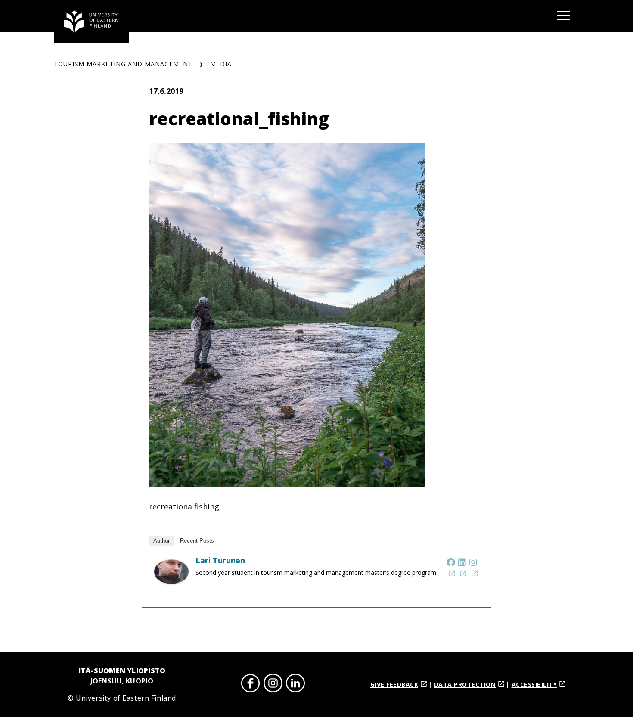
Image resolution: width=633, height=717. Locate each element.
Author (161, 540)
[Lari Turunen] (171, 581)
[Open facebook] (250, 684)
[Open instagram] (273, 684)
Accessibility (534, 684)
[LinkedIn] (462, 562)
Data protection (465, 684)
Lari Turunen (220, 560)
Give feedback (394, 684)
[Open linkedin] (295, 684)
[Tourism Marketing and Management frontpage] (91, 21)
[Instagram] (473, 562)
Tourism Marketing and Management (123, 64)
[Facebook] (451, 562)
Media (221, 64)
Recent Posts (197, 540)
